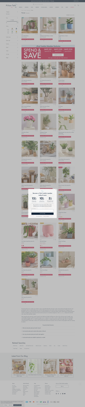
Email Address (33, 208)
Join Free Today (42, 213)
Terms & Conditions (46, 216)
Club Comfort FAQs (39, 216)
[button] (42, 190)
